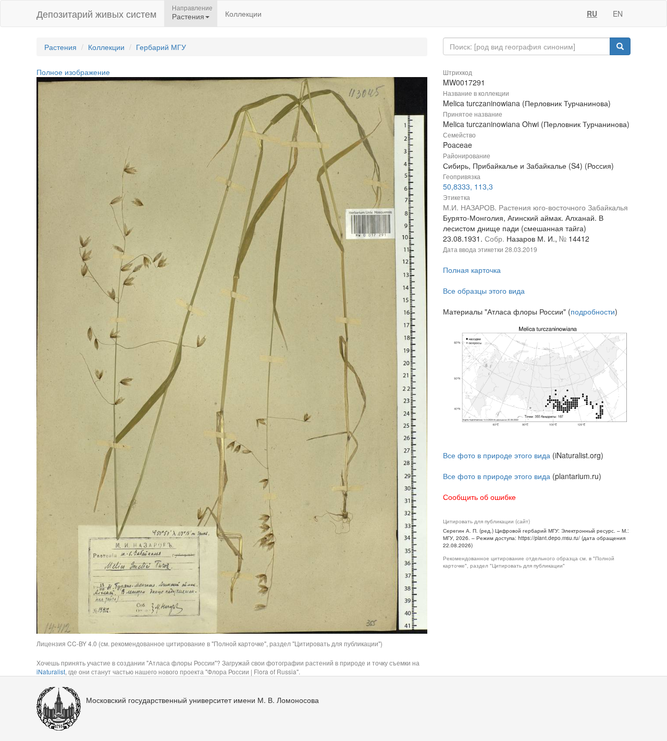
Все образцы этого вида (484, 290)
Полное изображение (73, 72)
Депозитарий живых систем (96, 13)
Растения (60, 47)
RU (592, 13)
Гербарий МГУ (161, 47)
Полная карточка (472, 270)
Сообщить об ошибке (479, 497)
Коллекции (243, 13)
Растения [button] (188, 16)
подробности (593, 311)
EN (618, 13)
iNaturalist (50, 671)
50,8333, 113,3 (468, 186)
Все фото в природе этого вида (496, 455)
